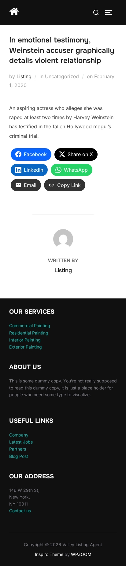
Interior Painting (25, 339)
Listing (24, 76)
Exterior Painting (25, 346)
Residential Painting (28, 332)
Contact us (20, 510)
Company (18, 434)
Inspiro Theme (49, 554)
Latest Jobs (21, 441)
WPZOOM (81, 554)
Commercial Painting (29, 325)
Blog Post (18, 456)
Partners (17, 448)
